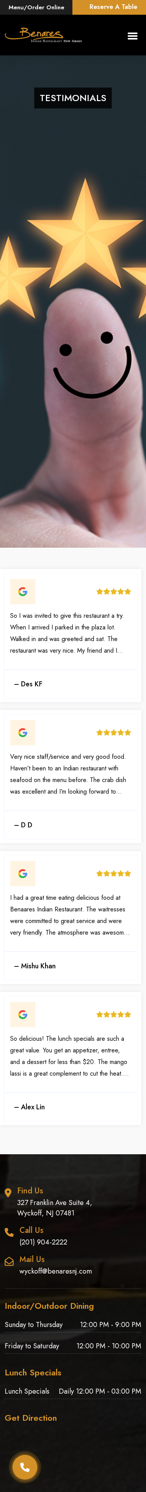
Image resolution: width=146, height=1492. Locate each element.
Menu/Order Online (36, 7)
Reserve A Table (113, 6)
